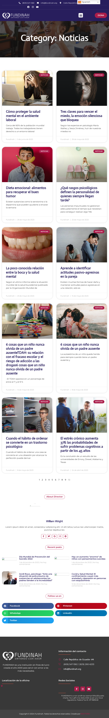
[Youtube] (37, 7)
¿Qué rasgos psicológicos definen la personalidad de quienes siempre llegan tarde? (79, 194)
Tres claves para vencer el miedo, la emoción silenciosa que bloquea (81, 115)
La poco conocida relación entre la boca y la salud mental (25, 272)
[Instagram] (33, 7)
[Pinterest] (65, 536)
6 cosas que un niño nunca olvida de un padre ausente (80, 346)
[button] (81, 15)
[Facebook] (28, 7)
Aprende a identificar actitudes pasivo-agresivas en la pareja (79, 272)
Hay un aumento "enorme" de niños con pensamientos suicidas (88, 557)
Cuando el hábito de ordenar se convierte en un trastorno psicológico (27, 442)
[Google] (54, 536)
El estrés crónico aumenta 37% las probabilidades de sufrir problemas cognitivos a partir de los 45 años (81, 444)
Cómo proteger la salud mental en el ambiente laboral (23, 115)
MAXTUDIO (85, 714)
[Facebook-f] (43, 536)
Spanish (85, 2)
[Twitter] (49, 536)
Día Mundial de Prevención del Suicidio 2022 (34, 557)
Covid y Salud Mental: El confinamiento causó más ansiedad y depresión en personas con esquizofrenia (89, 577)
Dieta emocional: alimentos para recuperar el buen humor (26, 192)
